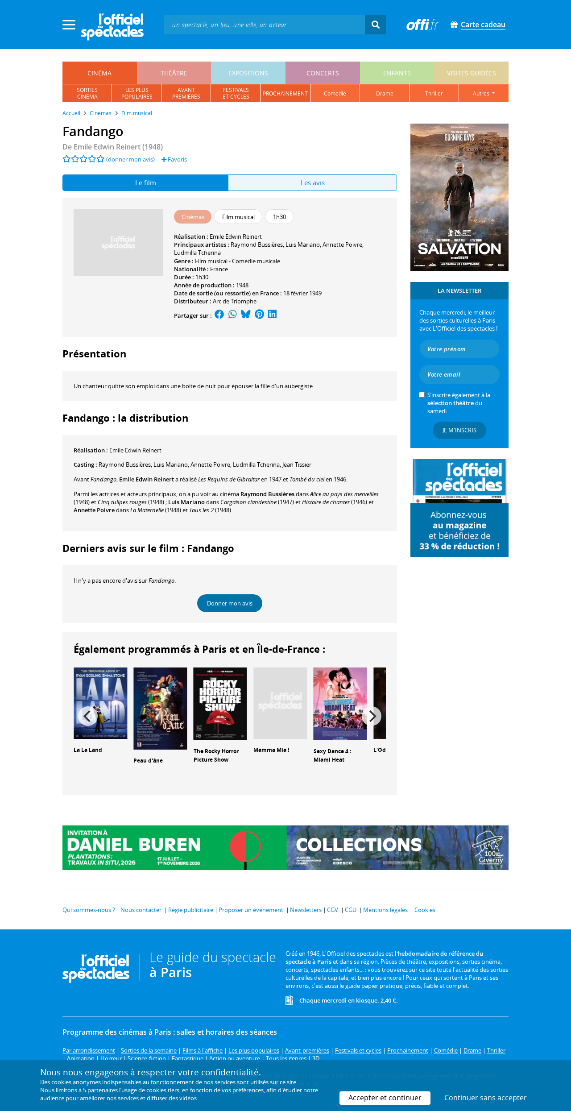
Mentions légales (385, 910)
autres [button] (482, 93)
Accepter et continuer (385, 1098)
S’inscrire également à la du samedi (458, 403)
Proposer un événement (251, 910)
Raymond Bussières (257, 244)
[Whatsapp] (232, 315)
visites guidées (471, 73)
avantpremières (186, 93)
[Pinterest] (259, 315)
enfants (397, 73)
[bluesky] (246, 315)
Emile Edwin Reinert (236, 236)
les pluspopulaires (137, 93)
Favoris (176, 159)
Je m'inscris (459, 430)
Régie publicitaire (190, 910)
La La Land (88, 750)
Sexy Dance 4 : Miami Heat (332, 755)
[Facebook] (219, 315)
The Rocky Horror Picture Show (216, 755)
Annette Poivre (342, 244)
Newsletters (306, 910)
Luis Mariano (303, 244)
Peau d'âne (148, 760)
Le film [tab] (145, 182)
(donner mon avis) (130, 159)
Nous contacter (140, 910)
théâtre (174, 73)
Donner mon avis (229, 603)
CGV (332, 910)
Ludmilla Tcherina (197, 253)
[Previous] (88, 716)
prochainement (285, 93)
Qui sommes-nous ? (88, 910)
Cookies (424, 910)
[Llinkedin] (272, 315)
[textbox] (264, 24)
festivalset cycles (236, 93)
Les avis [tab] (313, 182)
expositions (248, 73)
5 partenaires (100, 1090)
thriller (434, 93)
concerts (322, 73)
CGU (350, 910)
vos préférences (243, 1090)
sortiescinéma (87, 93)
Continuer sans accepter (485, 1098)
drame (384, 93)
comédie (335, 93)
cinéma (99, 73)
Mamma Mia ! (271, 750)
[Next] (371, 716)
